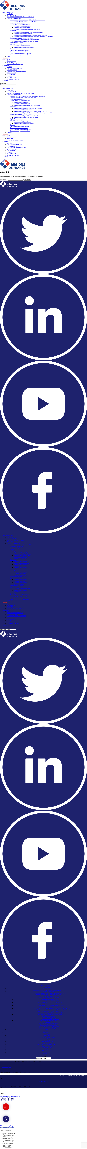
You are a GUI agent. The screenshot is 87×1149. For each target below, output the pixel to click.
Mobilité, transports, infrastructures (19, 50)
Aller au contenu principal (7, 1126)
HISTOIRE (10, 62)
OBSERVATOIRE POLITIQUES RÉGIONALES (20, 17)
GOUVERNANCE (12, 15)
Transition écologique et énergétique (20, 55)
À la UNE (9, 67)
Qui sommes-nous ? (8, 12)
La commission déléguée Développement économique (28, 32)
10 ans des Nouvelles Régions (15, 64)
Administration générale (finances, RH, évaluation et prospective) (27, 20)
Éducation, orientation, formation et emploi (21, 38)
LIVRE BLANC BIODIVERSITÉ (16, 71)
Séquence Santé (11, 74)
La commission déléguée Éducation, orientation (26, 39)
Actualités (6, 65)
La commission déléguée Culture (22, 26)
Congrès (5, 58)
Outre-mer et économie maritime (19, 51)
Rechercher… (3, 179)
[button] (45, 12)
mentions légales (6, 1067)
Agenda (5, 80)
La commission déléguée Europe (22, 45)
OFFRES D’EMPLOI (13, 79)
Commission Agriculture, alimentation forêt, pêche (23, 21)
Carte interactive (11, 61)
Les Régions (6, 59)
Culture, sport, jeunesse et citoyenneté (20, 24)
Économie (13, 30)
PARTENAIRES (11, 77)
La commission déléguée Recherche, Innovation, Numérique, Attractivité (33, 36)
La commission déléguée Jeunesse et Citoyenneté (27, 29)
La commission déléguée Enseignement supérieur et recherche (30, 35)
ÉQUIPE (9, 56)
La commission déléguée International (24, 47)
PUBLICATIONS (12, 70)
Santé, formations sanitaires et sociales (20, 53)
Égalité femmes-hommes (16, 42)
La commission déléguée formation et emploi (26, 41)
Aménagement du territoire (17, 23)
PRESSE (9, 76)
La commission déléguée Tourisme (23, 33)
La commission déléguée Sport (22, 27)
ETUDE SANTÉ (11, 73)
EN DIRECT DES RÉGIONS (15, 68)
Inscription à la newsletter (7, 1096)
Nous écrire (17, 1096)
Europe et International (16, 44)
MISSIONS (10, 14)
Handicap (12, 48)
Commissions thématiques (14, 18)
